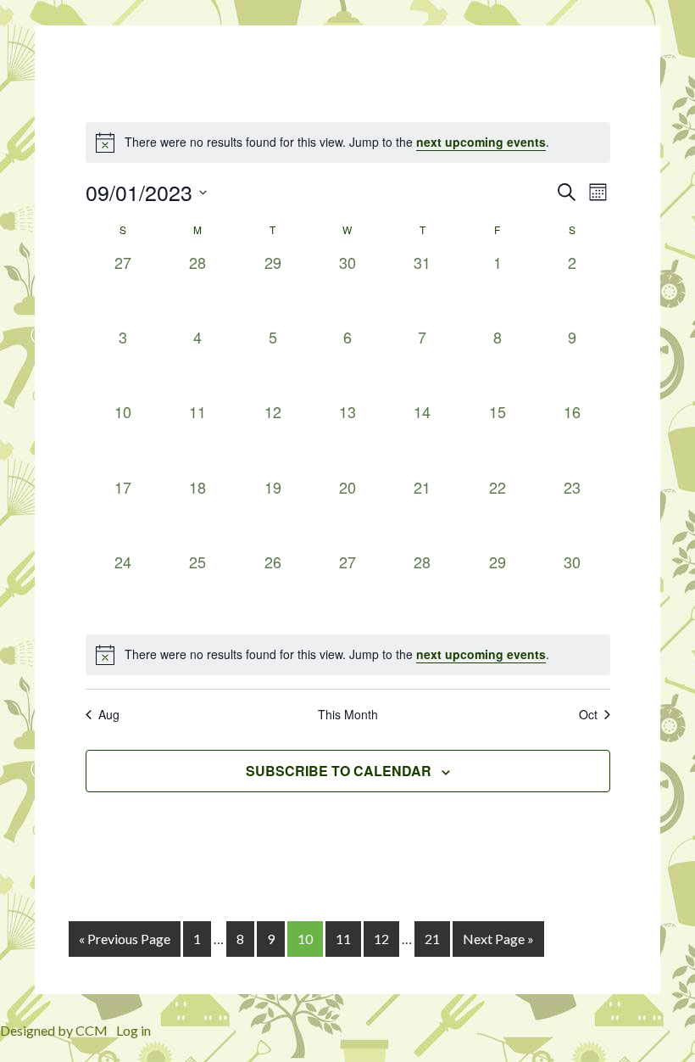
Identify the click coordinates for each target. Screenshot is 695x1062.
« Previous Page (124, 939)
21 (432, 939)
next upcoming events (481, 141)
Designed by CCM (54, 1030)
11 (343, 939)
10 (305, 939)
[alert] (348, 654)
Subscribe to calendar (338, 770)
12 (381, 939)
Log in (133, 1030)
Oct (588, 715)
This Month (348, 715)
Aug (109, 715)
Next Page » (498, 939)
